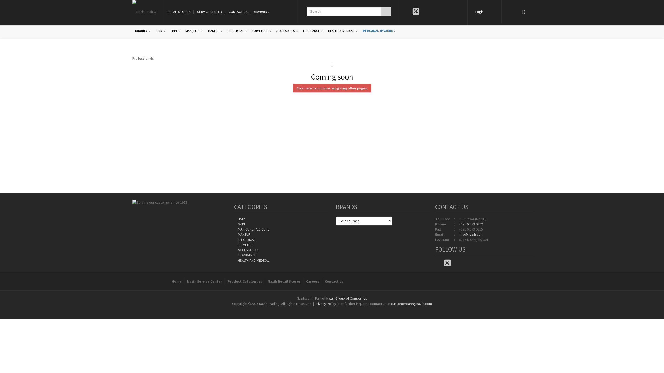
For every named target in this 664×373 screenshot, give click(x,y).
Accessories (248, 250)
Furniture (245, 244)
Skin (241, 224)
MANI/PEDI (192, 31)
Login (479, 11)
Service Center (209, 11)
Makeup (244, 234)
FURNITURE (260, 31)
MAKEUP (214, 31)
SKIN (174, 31)
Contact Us (238, 11)
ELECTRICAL (236, 31)
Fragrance (246, 255)
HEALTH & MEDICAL (341, 31)
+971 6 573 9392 (471, 224)
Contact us (334, 281)
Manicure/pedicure (253, 229)
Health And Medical (253, 260)
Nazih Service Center (204, 281)
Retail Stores (179, 11)
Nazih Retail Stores (284, 281)
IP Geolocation (321, 308)
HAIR (159, 31)
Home (177, 281)
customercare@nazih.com (411, 303)
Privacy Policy (325, 303)
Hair (241, 219)
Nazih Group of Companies (346, 298)
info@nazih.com (471, 234)
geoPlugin (346, 308)
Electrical (246, 239)
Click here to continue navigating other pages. (332, 88)
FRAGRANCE (311, 31)
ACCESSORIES (285, 31)
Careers (312, 281)
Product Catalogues (244, 281)
